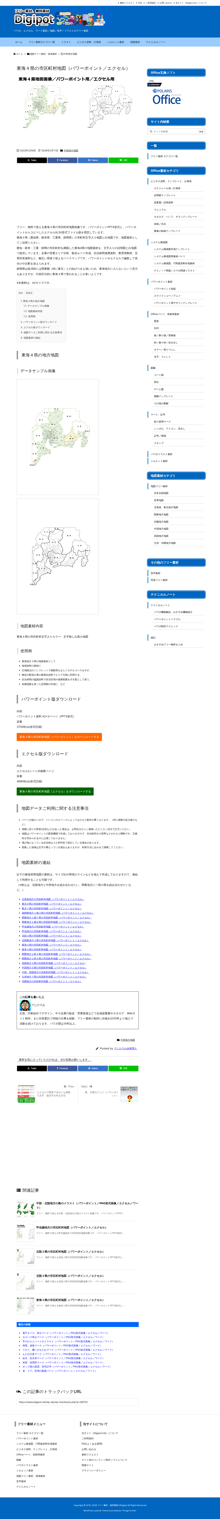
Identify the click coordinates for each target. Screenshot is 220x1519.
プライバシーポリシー (94, 1470)
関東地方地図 (161, 514)
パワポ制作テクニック (166, 626)
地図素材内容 (33, 311)
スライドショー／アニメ (167, 295)
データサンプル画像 (36, 305)
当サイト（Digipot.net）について (191, 3)
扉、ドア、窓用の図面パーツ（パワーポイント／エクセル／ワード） (60, 1370)
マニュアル (160, 209)
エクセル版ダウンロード (35, 327)
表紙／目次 (160, 223)
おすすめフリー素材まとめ (168, 644)
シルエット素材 (159, 460)
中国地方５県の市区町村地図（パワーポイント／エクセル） (54, 967)
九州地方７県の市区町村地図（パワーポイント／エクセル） (54, 976)
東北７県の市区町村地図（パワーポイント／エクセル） (52, 908)
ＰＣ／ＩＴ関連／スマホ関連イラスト (174, 270)
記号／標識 (160, 435)
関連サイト (88, 1465)
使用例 (29, 316)
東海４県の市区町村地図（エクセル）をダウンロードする (55, 791)
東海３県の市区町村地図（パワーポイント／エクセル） (52, 949)
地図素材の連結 (30, 337)
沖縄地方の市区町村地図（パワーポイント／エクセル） (52, 981)
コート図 (159, 374)
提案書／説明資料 (163, 202)
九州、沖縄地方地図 (165, 542)
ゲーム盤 (159, 389)
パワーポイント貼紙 (165, 288)
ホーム (19, 53)
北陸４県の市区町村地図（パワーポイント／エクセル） (52, 935)
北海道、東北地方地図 (166, 507)
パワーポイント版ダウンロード (39, 321)
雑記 (153, 637)
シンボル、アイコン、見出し (169, 428)
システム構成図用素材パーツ (169, 256)
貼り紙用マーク (162, 421)
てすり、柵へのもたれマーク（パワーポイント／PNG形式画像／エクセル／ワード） (68, 1349)
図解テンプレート (163, 396)
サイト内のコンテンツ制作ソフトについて (104, 1459)
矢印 (156, 328)
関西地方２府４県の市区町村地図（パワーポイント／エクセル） (57, 954)
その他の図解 (161, 403)
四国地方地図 (161, 535)
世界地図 (159, 500)
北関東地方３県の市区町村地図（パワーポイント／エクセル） (55, 940)
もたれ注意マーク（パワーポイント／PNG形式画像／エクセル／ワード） (62, 1354)
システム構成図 (159, 242)
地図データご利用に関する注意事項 (41, 332)
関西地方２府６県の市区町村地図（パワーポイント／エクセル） (57, 958)
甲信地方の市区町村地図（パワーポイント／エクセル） (52, 931)
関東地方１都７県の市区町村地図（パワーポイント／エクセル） (57, 917)
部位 (156, 381)
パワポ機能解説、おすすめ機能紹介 (173, 612)
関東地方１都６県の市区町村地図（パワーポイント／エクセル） (57, 921)
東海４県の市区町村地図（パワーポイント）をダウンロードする (59, 737)
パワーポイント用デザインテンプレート (175, 302)
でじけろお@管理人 (125, 1048)
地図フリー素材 (159, 486)
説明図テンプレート (165, 195)
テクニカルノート (160, 605)
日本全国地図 (161, 493)
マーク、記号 (158, 414)
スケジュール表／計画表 (167, 188)
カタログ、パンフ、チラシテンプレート (175, 216)
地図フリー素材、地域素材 (43, 53)
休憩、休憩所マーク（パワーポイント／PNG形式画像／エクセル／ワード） (64, 1362)
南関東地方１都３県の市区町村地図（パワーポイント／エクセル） (58, 912)
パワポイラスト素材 (161, 454)
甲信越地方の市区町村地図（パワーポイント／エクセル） (53, 926)
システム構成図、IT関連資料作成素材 (174, 263)
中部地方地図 (70, 53)
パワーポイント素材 (161, 281)
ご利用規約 (151, 3)
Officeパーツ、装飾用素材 (165, 314)
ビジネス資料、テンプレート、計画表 (171, 181)
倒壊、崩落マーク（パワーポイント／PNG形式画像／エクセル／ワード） (62, 1345)
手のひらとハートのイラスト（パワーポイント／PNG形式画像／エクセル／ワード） (68, 1341)
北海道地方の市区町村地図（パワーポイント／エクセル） (53, 899)
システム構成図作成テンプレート (172, 249)
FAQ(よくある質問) (92, 1443)
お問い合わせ (166, 3)
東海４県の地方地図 (33, 301)
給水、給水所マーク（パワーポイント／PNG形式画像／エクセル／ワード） (64, 1358)
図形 (156, 321)
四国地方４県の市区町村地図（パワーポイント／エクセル (53, 963)
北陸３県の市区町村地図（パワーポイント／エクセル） (70, 1251)
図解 (153, 367)
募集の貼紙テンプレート (167, 230)
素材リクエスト (127, 3)
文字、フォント (162, 356)
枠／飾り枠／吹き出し (166, 342)
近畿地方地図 (161, 521)
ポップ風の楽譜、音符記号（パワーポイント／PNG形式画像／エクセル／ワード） (67, 1366)
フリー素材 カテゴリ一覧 (164, 156)
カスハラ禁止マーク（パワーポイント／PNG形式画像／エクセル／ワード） (64, 1337)
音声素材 (155, 573)
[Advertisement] (78, 195)
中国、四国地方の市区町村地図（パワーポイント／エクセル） (55, 972)
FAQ (140, 3)
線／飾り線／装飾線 (165, 335)
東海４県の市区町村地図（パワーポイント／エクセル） (52, 944)
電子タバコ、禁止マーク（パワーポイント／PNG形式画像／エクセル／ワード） (66, 1332)
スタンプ (159, 442)
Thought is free (128, 1510)
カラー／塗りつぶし (165, 349)
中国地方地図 (161, 528)
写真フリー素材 (159, 579)
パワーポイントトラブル (167, 619)
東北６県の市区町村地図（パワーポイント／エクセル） (52, 903)
